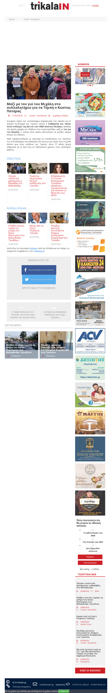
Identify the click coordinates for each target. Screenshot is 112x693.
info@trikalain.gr (47, 684)
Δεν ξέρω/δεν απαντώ (93, 549)
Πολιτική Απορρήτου (22, 686)
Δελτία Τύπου (86, 624)
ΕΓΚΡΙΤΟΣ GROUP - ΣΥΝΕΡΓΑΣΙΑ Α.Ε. (89, 684)
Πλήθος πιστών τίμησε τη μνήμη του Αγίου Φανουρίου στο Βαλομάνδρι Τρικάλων (20, 349)
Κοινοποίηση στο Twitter (42, 279)
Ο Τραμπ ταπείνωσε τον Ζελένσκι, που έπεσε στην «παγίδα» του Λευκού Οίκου (22, 315)
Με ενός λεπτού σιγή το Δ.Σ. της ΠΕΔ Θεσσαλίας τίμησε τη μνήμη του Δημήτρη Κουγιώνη (88, 652)
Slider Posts (14, 158)
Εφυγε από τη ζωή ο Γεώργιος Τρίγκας (86, 617)
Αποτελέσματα (90, 562)
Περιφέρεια (85, 661)
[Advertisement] (56, 42)
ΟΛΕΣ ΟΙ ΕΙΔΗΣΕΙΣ (90, 670)
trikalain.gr (39, 251)
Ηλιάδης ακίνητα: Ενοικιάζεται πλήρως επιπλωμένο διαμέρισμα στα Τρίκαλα (55, 349)
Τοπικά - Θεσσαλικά (38, 115)
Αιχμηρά (85, 74)
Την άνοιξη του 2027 (93, 542)
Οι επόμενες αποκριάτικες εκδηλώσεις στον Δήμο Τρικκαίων (55, 315)
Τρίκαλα (95, 5)
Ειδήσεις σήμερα (16, 207)
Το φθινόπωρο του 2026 (93, 534)
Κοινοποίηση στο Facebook (41, 270)
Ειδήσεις (33, 248)
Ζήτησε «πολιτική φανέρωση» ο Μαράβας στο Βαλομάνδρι (88, 585)
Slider (97, 591)
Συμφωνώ (63, 691)
